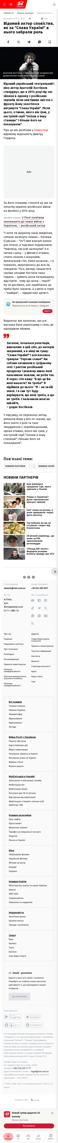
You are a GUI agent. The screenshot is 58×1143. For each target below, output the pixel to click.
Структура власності (41, 666)
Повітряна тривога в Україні (23, 753)
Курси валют (15, 823)
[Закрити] (52, 1113)
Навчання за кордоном (20, 902)
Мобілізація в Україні (22, 776)
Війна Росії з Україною (22, 737)
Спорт (12, 935)
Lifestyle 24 (9, 13)
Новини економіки (20, 815)
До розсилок (19, 997)
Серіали (13, 871)
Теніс (11, 947)
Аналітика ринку (17, 916)
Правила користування (15, 664)
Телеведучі (9, 654)
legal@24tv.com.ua (40, 1071)
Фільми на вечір (17, 863)
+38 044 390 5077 (39, 588)
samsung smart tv (34, 1025)
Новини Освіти (17, 881)
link (33, 600)
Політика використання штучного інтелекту (15, 678)
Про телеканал (11, 649)
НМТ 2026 (13, 894)
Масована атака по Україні (22, 758)
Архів (33, 672)
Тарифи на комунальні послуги (25, 832)
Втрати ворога (16, 766)
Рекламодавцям (11, 659)
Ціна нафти (14, 819)
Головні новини (17, 706)
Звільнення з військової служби (25, 780)
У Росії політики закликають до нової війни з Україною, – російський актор (24, 221)
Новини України (17, 710)
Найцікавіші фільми (19, 854)
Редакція (8, 639)
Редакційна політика (14, 644)
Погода (12, 727)
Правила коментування (42, 646)
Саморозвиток (16, 898)
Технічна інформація (41, 651)
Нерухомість (16, 912)
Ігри (33, 682)
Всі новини (15, 701)
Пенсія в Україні (17, 840)
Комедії (12, 867)
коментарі (41, 130)
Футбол (12, 943)
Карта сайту (37, 677)
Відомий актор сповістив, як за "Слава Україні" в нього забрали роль (45, 13)
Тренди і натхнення (19, 925)
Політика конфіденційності (12, 671)
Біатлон (13, 952)
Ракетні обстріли (17, 741)
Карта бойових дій (18, 745)
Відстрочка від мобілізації (22, 797)
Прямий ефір (15, 714)
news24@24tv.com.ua (14, 588)
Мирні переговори (18, 749)
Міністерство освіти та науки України (28, 885)
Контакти (35, 656)
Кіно (11, 850)
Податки (13, 836)
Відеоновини (15, 718)
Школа (12, 889)
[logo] (20, 4)
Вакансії (35, 661)
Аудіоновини (15, 722)
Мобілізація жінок (18, 789)
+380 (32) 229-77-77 (22, 1068)
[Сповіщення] (54, 4)
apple (34, 1017)
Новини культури (25, 13)
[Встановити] (29, 1120)
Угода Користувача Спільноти (40, 640)
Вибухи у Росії (16, 762)
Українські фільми (18, 858)
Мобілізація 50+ (17, 785)
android (13, 1017)
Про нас (7, 634)
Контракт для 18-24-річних (22, 793)
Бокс (11, 939)
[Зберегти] (49, 42)
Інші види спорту (17, 956)
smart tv (13, 1025)
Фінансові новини (18, 827)
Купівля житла (16, 920)
